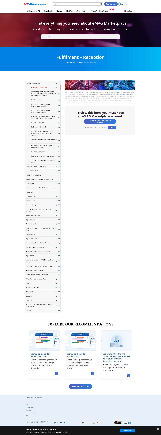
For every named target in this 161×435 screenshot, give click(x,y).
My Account (30, 256)
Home (67, 62)
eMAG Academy (81, 11)
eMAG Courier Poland (33, 175)
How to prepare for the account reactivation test (41, 229)
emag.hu (101, 423)
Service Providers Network (100, 11)
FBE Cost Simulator (38, 152)
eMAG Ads (69, 11)
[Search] (101, 4)
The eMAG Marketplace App (36, 279)
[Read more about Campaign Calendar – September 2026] (56, 373)
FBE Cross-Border (37, 123)
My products (30, 220)
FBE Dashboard (36, 100)
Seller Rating (30, 234)
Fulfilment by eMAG (33, 11)
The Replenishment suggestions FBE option (44, 140)
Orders (28, 283)
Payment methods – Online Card (37, 243)
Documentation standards (35, 247)
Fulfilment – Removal (38, 127)
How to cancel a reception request (43, 156)
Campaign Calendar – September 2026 (41, 355)
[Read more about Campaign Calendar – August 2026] (92, 373)
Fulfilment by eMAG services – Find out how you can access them (43, 117)
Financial (29, 300)
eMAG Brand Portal (33, 215)
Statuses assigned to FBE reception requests (43, 161)
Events (28, 311)
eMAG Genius (30, 201)
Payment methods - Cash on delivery (39, 251)
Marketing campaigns (31, 413)
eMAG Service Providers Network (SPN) (39, 179)
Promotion (30, 184)
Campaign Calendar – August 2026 (77, 355)
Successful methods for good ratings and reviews (39, 306)
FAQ (27, 415)
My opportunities (32, 239)
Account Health (31, 224)
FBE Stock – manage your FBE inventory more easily (41, 105)
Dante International (41, 421)
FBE (27, 404)
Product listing (31, 205)
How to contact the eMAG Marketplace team (39, 261)
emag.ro (85, 423)
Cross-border (30, 196)
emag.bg (93, 423)
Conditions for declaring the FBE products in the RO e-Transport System (42, 133)
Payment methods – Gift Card (36, 270)
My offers (29, 292)
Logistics (29, 296)
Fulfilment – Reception (39, 87)
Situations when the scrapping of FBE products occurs (42, 147)
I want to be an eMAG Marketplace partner (41, 188)
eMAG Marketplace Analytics (36, 166)
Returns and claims (32, 287)
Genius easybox (30, 407)
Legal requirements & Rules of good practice (38, 210)
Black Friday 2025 (32, 171)
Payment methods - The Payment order (40, 266)
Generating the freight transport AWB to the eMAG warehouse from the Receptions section (43, 94)
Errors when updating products (37, 275)
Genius (59, 11)
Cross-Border (48, 11)
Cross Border (29, 402)
